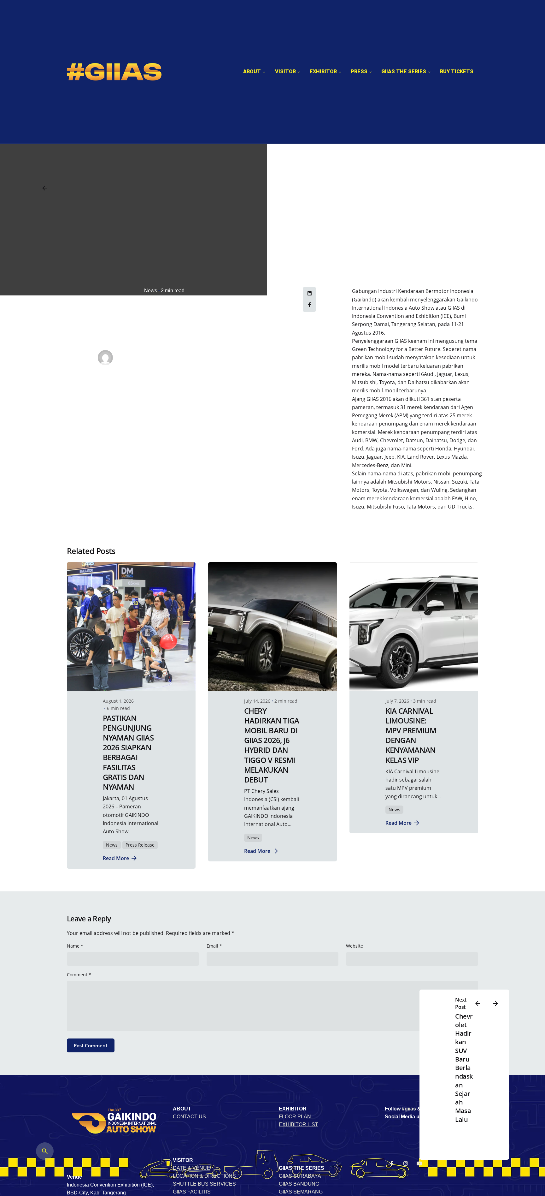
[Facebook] (309, 305)
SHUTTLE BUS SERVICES (204, 1184)
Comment (79, 975)
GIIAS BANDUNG (299, 1184)
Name (75, 946)
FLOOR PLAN (295, 1116)
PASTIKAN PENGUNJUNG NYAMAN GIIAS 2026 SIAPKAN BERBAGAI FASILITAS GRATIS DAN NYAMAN (128, 752)
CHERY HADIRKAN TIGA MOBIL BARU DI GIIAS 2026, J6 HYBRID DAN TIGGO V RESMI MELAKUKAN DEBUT (271, 745)
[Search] (45, 1151)
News (150, 290)
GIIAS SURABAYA (300, 1176)
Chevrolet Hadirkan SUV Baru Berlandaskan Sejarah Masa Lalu (464, 1068)
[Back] (45, 188)
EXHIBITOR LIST (298, 1124)
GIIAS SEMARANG (301, 1191)
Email (214, 946)
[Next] (495, 1003)
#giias (409, 1108)
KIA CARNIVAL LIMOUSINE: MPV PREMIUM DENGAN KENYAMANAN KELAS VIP (411, 735)
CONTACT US (189, 1116)
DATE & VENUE (191, 1168)
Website (354, 946)
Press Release (140, 845)
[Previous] (478, 1003)
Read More (116, 858)
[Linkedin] (309, 294)
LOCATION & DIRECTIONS (204, 1176)
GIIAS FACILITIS (192, 1191)
